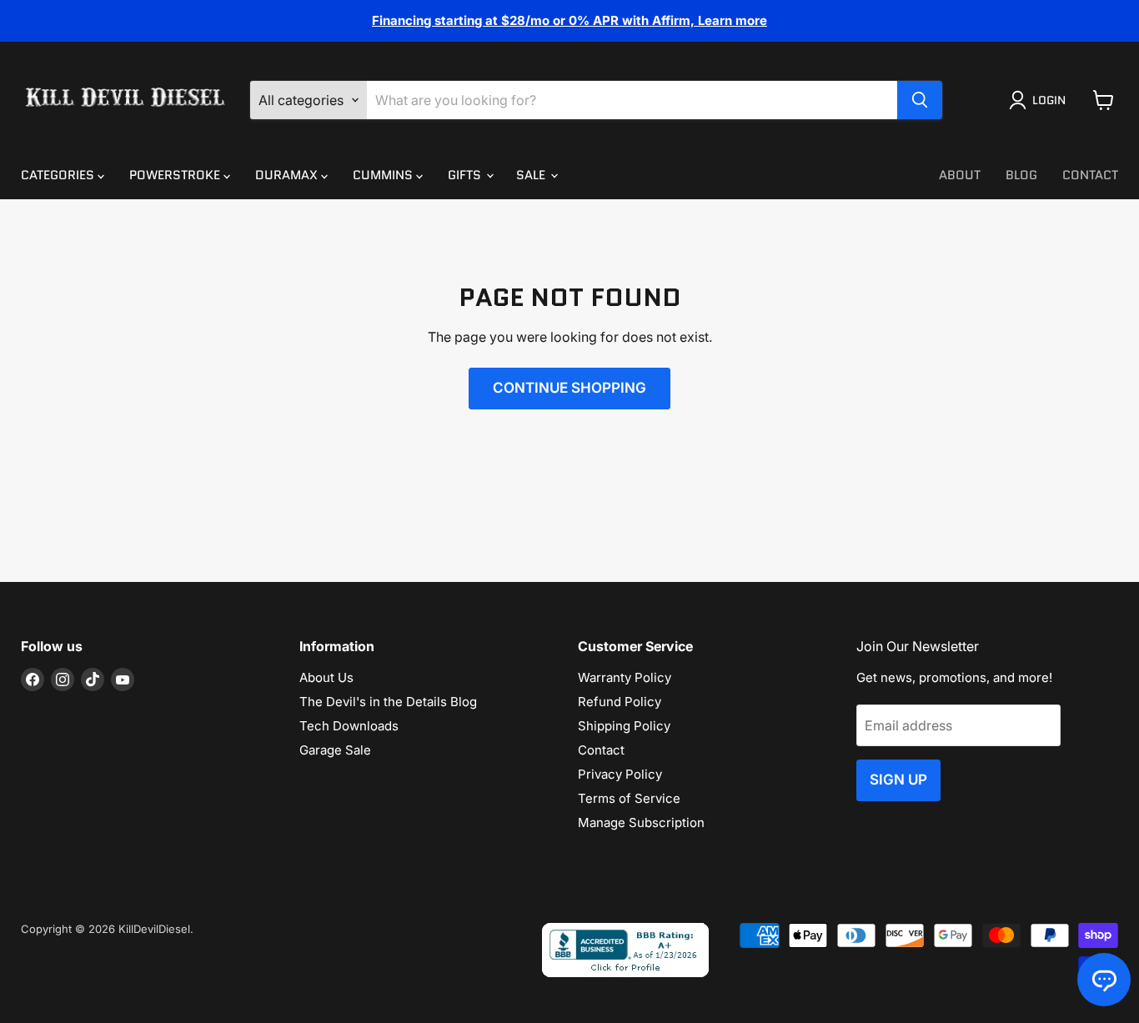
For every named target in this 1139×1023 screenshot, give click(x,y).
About (960, 175)
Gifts (466, 175)
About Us (326, 677)
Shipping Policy (624, 726)
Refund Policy (619, 702)
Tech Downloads (349, 726)
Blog (1021, 175)
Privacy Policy (620, 774)
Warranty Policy (624, 677)
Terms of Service (629, 798)
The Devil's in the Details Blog (388, 702)
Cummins (384, 175)
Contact (1090, 175)
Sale (532, 175)
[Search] (919, 100)
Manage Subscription (641, 822)
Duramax (288, 175)
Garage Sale (335, 750)
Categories (59, 175)
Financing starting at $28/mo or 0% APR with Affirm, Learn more (569, 20)
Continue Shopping (569, 387)
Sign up (898, 779)
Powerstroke (176, 175)
